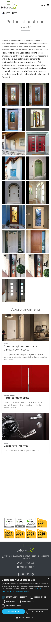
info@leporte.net (27, 567)
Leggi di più (38, 588)
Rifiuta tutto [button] (37, 612)
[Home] (9, 5)
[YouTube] (23, 574)
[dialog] (25, 599)
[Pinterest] (32, 574)
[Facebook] (18, 574)
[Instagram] (28, 574)
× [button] (48, 579)
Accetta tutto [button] (13, 612)
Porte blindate (10, 13)
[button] (25, 592)
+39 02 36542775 (26, 563)
